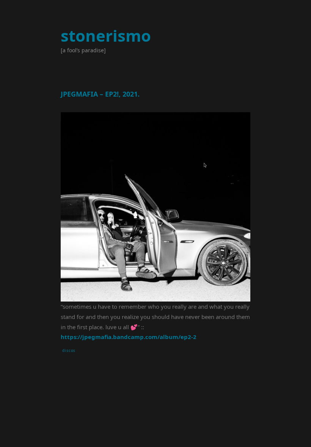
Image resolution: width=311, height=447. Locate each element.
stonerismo (106, 35)
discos (68, 350)
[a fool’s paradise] (83, 50)
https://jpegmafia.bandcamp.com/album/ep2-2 (128, 337)
